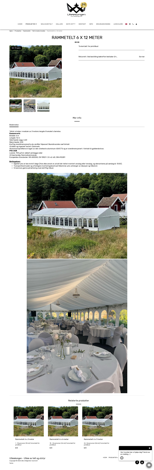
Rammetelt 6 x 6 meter (59, 439)
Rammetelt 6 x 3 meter (24, 439)
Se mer (142, 57)
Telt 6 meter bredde (38, 31)
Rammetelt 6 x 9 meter (93, 439)
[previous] (12, 71)
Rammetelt (26, 31)
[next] (58, 71)
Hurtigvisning (28, 434)
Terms (11, 463)
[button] (129, 24)
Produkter (18, 31)
